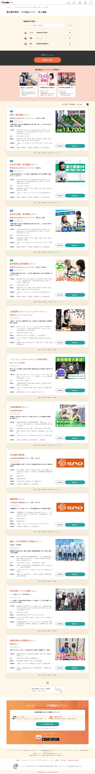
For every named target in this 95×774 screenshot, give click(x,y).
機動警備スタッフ (17, 499)
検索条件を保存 (47, 60)
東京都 (20, 7)
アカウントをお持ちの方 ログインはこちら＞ (47, 728)
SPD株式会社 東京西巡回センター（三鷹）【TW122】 (25, 502)
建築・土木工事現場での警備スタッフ (25, 541)
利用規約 (18, 760)
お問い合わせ (63, 760)
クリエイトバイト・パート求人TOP (12, 7)
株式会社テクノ (14, 644)
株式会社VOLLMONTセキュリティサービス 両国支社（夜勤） (28, 217)
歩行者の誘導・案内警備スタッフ (23, 164)
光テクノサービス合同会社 (17, 363)
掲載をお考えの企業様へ (73, 760)
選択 (70, 32)
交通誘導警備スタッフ (19, 407)
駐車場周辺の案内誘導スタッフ (23, 264)
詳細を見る (75, 146)
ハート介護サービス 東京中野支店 (20, 594)
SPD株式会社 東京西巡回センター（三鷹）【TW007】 (25, 458)
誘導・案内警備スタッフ (20, 115)
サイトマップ (33, 760)
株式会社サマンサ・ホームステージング (21, 315)
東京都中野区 (29, 7)
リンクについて (25, 760)
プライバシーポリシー (43, 760)
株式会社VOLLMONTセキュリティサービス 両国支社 (25, 168)
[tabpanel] (47, 84)
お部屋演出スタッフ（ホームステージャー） (28, 312)
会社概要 (57, 760)
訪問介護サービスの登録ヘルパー (24, 591)
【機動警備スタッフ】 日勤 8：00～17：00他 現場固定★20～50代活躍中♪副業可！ (31, 508)
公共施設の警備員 (17, 455)
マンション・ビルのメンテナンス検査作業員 (28, 359)
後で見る (60, 146)
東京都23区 (24, 7)
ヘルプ (51, 760)
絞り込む (70, 25)
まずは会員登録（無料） (47, 724)
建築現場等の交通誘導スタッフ (23, 640)
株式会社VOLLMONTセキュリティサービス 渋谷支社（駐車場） (28, 267)
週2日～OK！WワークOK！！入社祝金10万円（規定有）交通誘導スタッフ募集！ (30, 650)
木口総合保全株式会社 (16, 410)
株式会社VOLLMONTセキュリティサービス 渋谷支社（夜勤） (28, 118)
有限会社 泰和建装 (15, 545)
